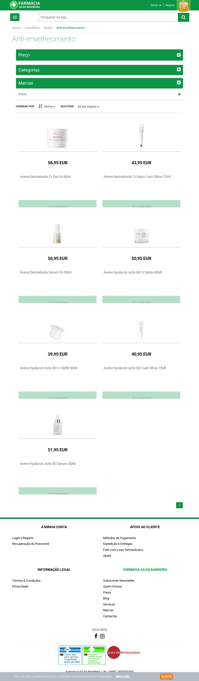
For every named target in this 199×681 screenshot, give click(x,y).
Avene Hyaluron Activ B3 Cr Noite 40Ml (133, 272)
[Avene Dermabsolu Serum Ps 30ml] (58, 228)
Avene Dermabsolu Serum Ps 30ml (45, 272)
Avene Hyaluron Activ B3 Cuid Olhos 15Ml (135, 368)
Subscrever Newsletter (118, 580)
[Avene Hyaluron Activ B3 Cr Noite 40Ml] (141, 228)
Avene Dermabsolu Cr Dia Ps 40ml (45, 177)
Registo (170, 5)
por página (87, 106)
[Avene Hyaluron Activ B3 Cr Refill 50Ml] (58, 323)
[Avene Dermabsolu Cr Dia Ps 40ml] (58, 132)
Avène (22, 94)
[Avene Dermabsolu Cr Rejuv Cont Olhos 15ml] (141, 132)
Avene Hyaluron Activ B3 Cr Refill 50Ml (48, 368)
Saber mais (123, 676)
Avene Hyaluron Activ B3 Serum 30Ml (47, 464)
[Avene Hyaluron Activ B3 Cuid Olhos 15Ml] (141, 323)
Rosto (48, 28)
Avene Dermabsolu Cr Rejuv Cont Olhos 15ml (137, 177)
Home (16, 28)
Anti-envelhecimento (70, 28)
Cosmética (32, 28)
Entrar (155, 5)
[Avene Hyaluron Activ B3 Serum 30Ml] (58, 419)
